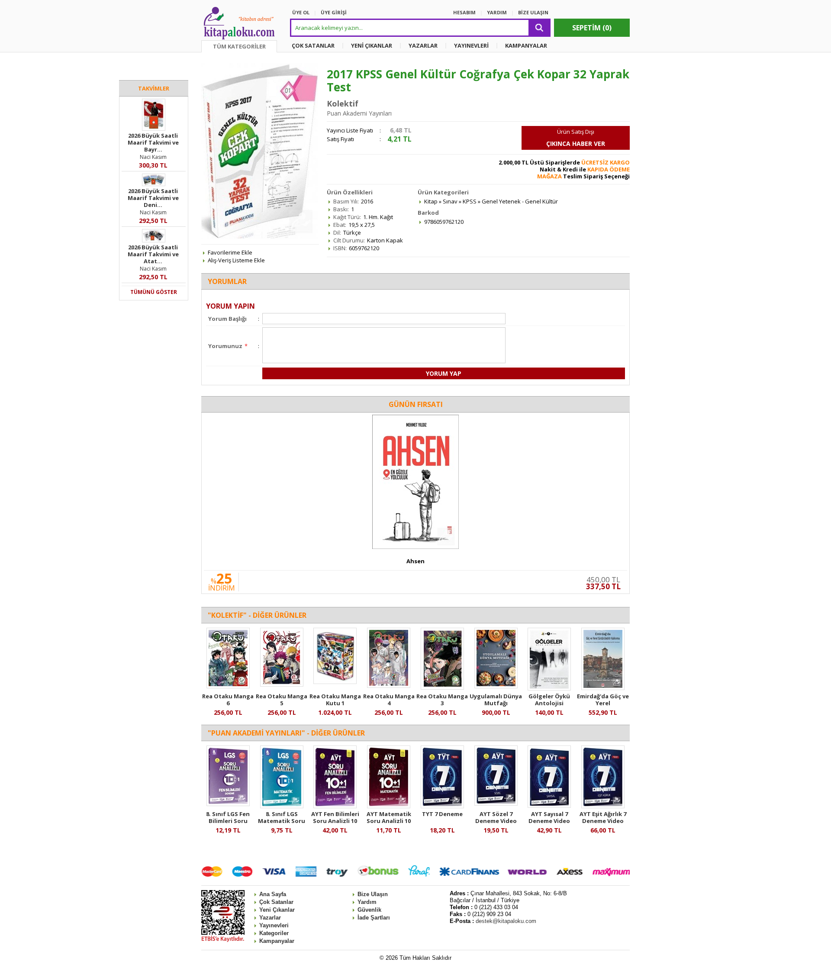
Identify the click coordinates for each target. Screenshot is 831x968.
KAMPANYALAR (526, 45)
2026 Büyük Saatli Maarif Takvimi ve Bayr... (153, 142)
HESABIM (464, 12)
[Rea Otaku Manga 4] (388, 686)
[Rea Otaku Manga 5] (281, 684)
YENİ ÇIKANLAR (371, 45)
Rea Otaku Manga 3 (442, 699)
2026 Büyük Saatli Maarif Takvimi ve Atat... (153, 254)
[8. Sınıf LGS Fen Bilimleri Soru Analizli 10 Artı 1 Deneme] (228, 804)
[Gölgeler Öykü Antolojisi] (549, 688)
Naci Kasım (153, 157)
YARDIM (497, 12)
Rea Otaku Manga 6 (228, 699)
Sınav (450, 201)
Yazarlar (270, 917)
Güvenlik (369, 910)
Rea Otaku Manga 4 (389, 699)
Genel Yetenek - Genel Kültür (520, 201)
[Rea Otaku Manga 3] (442, 687)
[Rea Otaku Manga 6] (228, 686)
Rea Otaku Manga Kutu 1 (335, 699)
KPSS (470, 201)
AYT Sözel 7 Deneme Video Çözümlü (496, 821)
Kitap (431, 201)
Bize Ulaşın (373, 894)
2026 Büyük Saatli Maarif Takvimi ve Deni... (153, 198)
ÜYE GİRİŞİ (334, 12)
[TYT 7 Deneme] (442, 806)
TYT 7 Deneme (442, 814)
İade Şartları (374, 917)
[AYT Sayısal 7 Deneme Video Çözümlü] (549, 806)
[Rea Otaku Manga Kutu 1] (335, 682)
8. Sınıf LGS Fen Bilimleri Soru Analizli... (228, 821)
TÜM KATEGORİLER (239, 46)
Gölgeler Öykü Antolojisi (549, 699)
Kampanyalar (276, 941)
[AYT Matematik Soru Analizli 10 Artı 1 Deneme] (388, 806)
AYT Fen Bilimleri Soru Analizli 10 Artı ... (335, 821)
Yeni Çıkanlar (277, 910)
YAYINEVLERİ (471, 45)
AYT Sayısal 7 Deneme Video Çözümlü (549, 821)
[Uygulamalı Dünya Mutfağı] (496, 686)
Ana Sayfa (272, 894)
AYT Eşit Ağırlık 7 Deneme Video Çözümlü (603, 821)
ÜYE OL (300, 12)
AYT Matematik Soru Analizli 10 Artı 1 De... (389, 821)
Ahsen (415, 561)
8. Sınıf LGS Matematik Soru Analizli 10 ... (281, 821)
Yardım (367, 902)
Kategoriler (274, 933)
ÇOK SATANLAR (313, 45)
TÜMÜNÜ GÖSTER (153, 292)
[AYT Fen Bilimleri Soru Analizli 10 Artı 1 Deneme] (335, 806)
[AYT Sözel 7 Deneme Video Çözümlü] (496, 803)
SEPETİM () (592, 27)
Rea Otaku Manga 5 (281, 699)
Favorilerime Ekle (230, 252)
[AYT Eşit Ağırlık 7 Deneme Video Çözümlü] (603, 806)
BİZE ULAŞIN (533, 12)
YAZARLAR (423, 45)
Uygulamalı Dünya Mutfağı (496, 699)
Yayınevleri (274, 925)
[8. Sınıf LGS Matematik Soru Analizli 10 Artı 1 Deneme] (281, 806)
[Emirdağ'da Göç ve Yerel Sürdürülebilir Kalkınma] (603, 688)
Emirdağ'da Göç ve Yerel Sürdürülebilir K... (603, 703)
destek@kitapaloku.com (506, 921)
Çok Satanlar (276, 902)
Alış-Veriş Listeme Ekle (236, 260)
